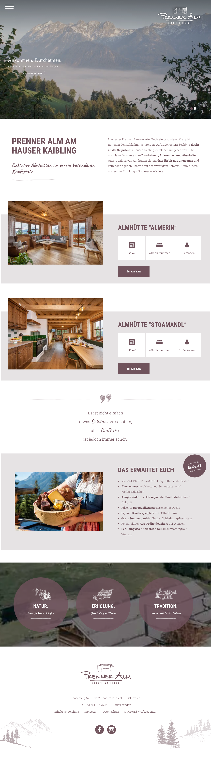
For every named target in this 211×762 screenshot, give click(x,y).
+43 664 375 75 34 (96, 705)
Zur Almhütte (134, 271)
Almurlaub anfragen (32, 73)
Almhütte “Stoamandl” (152, 324)
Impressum (91, 711)
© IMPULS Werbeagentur (140, 711)
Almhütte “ (147, 227)
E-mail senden (121, 705)
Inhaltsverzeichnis (66, 711)
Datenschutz (111, 711)
